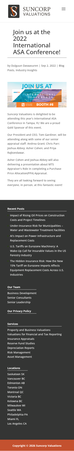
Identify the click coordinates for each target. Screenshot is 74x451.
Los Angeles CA (17, 423)
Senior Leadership (19, 302)
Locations (13, 368)
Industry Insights (26, 70)
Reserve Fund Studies (21, 343)
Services (12, 324)
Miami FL (13, 419)
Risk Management (18, 352)
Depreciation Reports (20, 348)
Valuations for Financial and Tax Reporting (34, 334)
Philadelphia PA (17, 414)
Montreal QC (15, 392)
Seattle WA (14, 410)
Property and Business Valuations (28, 330)
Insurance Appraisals (20, 339)
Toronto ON (14, 387)
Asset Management (19, 356)
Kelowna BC (14, 401)
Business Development (21, 293)
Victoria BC (14, 396)
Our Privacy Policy (19, 311)
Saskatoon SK (15, 374)
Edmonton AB (16, 383)
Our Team (13, 287)
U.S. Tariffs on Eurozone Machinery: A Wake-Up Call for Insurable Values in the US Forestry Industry (38, 250)
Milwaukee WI (16, 405)
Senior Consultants (19, 297)
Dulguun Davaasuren (24, 65)
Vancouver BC (16, 378)
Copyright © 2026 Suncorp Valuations (37, 445)
